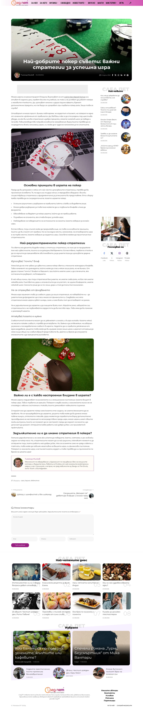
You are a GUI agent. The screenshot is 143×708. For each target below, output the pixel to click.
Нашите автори (109, 690)
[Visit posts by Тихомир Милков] (17, 75)
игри (22, 480)
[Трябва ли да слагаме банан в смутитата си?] (126, 137)
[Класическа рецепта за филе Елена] (56, 571)
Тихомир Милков (27, 75)
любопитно (35, 480)
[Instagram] (119, 256)
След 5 (76, 662)
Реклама (109, 698)
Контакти (109, 693)
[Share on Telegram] (124, 75)
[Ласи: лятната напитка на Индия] (86, 571)
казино (27, 480)
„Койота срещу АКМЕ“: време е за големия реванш (110, 148)
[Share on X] (115, 75)
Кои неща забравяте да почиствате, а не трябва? (110, 98)
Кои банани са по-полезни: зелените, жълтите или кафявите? (39, 653)
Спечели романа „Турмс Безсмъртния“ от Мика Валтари (97, 653)
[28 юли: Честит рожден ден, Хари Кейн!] (59, 673)
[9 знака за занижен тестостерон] (117, 600)
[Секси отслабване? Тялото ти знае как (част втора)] (126, 111)
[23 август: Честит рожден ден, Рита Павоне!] (26, 600)
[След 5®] (19, 3)
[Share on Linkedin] (121, 75)
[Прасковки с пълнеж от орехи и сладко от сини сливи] (56, 600)
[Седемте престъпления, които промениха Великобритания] (19, 673)
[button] (130, 3)
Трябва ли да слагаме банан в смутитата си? (109, 136)
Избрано (71, 627)
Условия (110, 695)
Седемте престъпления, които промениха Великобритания (38, 671)
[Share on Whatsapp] (118, 75)
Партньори (109, 701)
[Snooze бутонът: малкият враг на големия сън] (99, 673)
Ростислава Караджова (23, 662)
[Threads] (127, 256)
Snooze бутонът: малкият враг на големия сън (114, 671)
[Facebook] (104, 256)
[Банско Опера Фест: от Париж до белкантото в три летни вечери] (126, 124)
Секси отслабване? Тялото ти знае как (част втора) (108, 110)
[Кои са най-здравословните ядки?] (117, 571)
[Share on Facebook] (112, 75)
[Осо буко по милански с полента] (86, 600)
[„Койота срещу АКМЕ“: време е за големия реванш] (126, 149)
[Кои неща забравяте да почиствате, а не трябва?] (126, 99)
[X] (111, 256)
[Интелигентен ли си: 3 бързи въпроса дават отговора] (26, 571)
